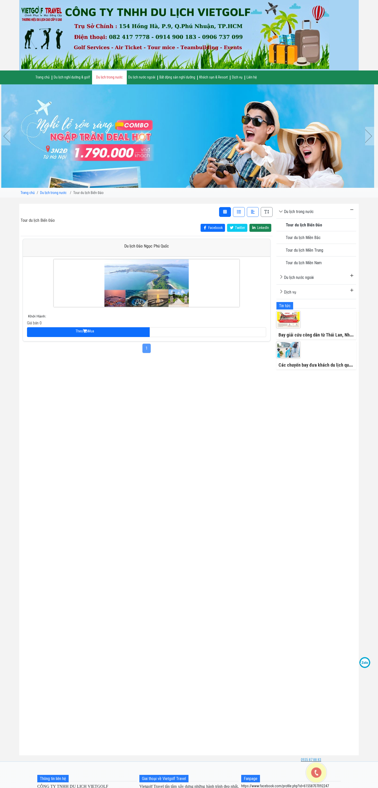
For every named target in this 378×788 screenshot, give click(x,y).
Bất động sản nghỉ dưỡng (177, 77)
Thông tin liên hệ (53, 778)
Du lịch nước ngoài (299, 277)
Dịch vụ (290, 292)
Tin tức (285, 305)
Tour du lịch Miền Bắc (303, 237)
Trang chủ (42, 77)
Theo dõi (208, 332)
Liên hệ (252, 77)
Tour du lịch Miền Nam (304, 262)
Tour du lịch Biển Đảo (304, 225)
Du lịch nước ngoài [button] (141, 77)
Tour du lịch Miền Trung (304, 250)
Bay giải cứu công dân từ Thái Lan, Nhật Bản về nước (327, 335)
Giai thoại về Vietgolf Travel (164, 778)
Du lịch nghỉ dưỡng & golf (72, 77)
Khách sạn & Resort (213, 77)
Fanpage (250, 778)
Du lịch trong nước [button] (109, 77)
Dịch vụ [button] (237, 77)
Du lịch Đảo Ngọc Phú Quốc (146, 246)
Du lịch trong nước (299, 211)
